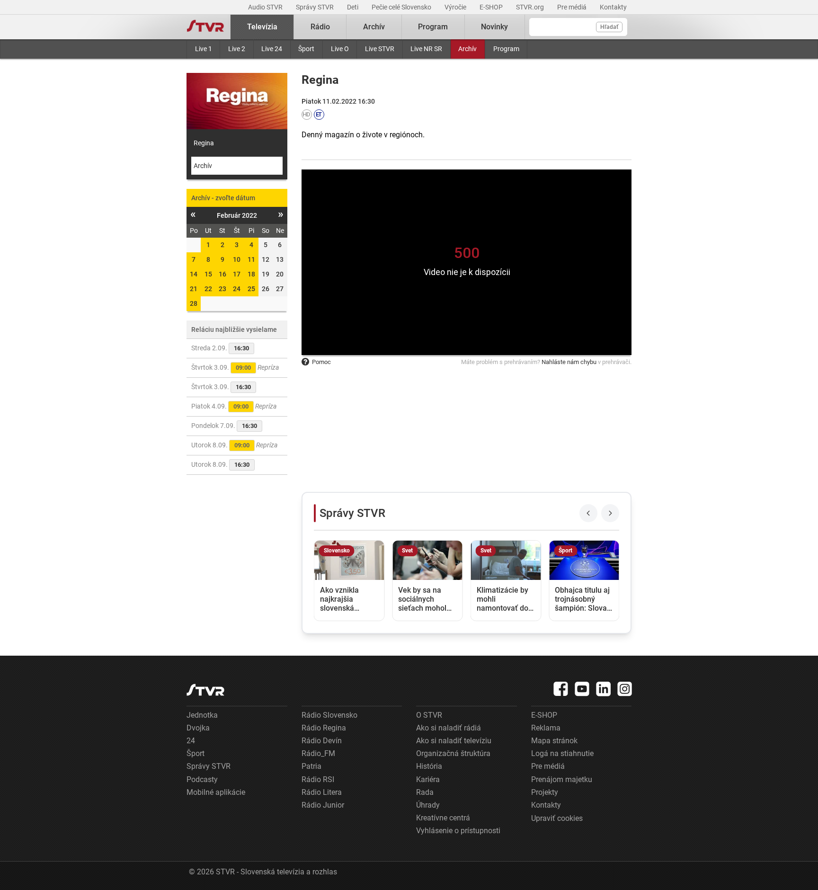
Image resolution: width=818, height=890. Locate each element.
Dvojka (198, 727)
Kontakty (613, 7)
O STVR (429, 715)
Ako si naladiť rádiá (448, 727)
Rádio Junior (323, 805)
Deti (353, 7)
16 (222, 274)
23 (222, 289)
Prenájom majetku (561, 779)
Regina (204, 143)
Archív (467, 49)
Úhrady (428, 805)
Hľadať (609, 27)
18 (251, 274)
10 (236, 259)
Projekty (544, 792)
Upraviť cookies (557, 818)
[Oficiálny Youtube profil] (582, 688)
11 (251, 259)
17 (236, 274)
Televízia (262, 26)
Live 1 (203, 49)
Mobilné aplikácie (216, 792)
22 (208, 289)
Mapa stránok (554, 740)
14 (193, 274)
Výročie (456, 7)
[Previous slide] (588, 513)
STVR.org (530, 7)
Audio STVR (266, 7)
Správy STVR (315, 7)
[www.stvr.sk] (205, 690)
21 (193, 289)
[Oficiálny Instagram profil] (624, 688)
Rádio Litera (322, 792)
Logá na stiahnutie (562, 753)
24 (236, 289)
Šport (306, 49)
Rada (425, 792)
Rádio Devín (322, 740)
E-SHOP (492, 7)
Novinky (494, 26)
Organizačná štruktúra (453, 753)
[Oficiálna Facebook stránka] (560, 688)
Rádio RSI (318, 779)
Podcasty (202, 779)
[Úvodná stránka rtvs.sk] (205, 27)
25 (251, 289)
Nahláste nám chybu (569, 361)
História (429, 766)
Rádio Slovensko (329, 715)
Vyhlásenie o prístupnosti (458, 830)
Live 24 (271, 49)
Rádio (320, 26)
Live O (340, 49)
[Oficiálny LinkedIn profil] (603, 688)
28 (193, 303)
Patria (311, 766)
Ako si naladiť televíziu (453, 740)
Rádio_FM (318, 753)
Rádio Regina (324, 727)
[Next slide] (610, 513)
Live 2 (236, 49)
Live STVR (379, 49)
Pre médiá (572, 7)
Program (506, 49)
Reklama (545, 727)
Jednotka (202, 715)
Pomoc (321, 361)
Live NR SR (426, 49)
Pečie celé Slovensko (402, 7)
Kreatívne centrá (443, 817)
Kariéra (428, 779)
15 (208, 274)
